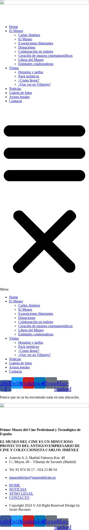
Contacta (15, 101)
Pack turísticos (28, 76)
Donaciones (26, 47)
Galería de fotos (20, 93)
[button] (44, 199)
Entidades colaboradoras (35, 64)
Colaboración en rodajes (35, 51)
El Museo (16, 31)
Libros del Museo (31, 60)
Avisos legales (19, 97)
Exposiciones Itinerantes (35, 43)
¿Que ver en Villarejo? (34, 84)
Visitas (14, 68)
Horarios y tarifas (30, 72)
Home (13, 27)
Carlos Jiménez (29, 35)
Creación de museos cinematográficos (45, 56)
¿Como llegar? (28, 80)
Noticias (15, 89)
